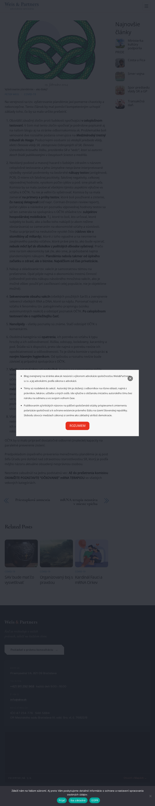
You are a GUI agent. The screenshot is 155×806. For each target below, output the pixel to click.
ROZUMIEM (77, 426)
